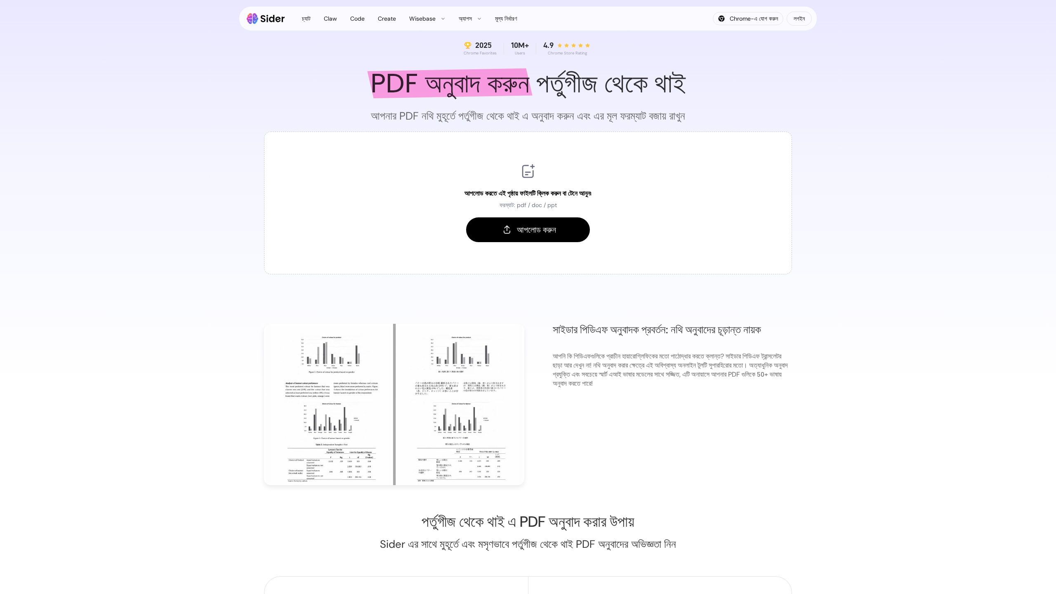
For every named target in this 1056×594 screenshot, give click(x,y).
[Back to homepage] (265, 18)
